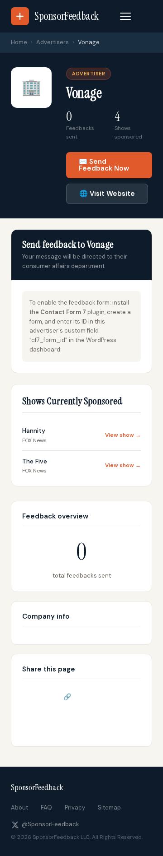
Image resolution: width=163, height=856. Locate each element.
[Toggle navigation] (125, 16)
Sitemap (109, 807)
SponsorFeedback (37, 787)
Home (19, 42)
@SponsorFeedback (50, 824)
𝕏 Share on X (81, 721)
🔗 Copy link (81, 697)
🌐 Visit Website (107, 193)
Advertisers (52, 42)
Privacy (75, 807)
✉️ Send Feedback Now (104, 165)
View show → (123, 435)
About (19, 807)
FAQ (46, 807)
